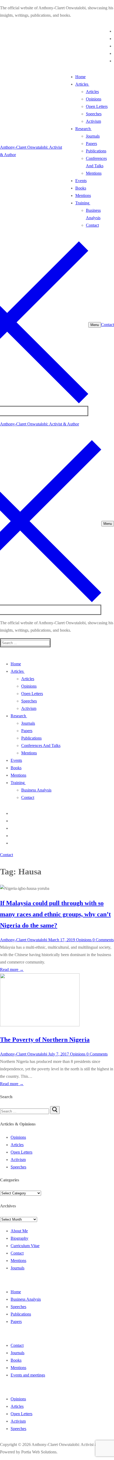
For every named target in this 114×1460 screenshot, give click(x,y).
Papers (16, 1321)
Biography (19, 1238)
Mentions (18, 1260)
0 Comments (102, 940)
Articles (17, 1144)
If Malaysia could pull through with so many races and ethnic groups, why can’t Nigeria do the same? (55, 914)
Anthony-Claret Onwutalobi (23, 940)
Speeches (18, 1167)
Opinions (83, 940)
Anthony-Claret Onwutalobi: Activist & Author (39, 424)
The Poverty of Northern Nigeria (45, 1039)
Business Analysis (26, 1299)
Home (16, 1292)
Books (16, 1360)
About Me (19, 1231)
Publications (21, 1314)
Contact (107, 324)
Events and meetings (28, 1375)
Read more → (12, 969)
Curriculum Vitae (25, 1245)
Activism (18, 1159)
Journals (17, 1268)
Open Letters (21, 1152)
